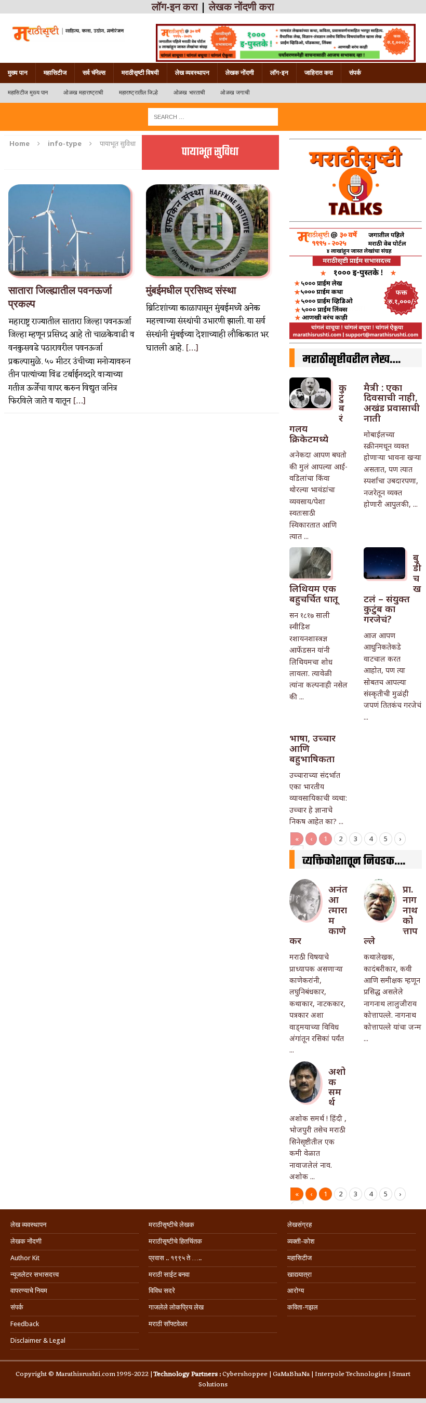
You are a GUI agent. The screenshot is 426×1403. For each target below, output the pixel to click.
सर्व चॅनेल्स (94, 72)
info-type (65, 143)
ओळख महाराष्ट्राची (83, 92)
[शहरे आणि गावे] (67, 33)
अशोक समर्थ (336, 1086)
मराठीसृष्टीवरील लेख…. (351, 360)
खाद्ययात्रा (299, 1274)
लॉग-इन (279, 72)
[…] (79, 401)
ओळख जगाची (234, 92)
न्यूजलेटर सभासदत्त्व (34, 1274)
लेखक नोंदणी (239, 72)
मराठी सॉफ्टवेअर (168, 1324)
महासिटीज (55, 72)
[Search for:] (213, 116)
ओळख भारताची (189, 92)
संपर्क (355, 72)
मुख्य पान (18, 72)
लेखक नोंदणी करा (241, 7)
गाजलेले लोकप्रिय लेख (176, 1307)
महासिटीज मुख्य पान (28, 92)
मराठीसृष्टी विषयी (140, 72)
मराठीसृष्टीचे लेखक (171, 1225)
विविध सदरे (162, 1290)
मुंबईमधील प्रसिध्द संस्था (191, 290)
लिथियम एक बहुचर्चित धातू (313, 593)
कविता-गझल (302, 1307)
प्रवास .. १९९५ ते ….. (175, 1258)
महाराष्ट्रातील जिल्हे (138, 92)
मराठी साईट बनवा (169, 1274)
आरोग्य (295, 1290)
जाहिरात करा (318, 72)
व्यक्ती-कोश (300, 1241)
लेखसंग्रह (299, 1225)
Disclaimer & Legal (37, 1340)
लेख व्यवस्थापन (192, 72)
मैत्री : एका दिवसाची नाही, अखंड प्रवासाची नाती (392, 402)
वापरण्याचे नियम (28, 1290)
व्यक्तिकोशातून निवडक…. (353, 861)
